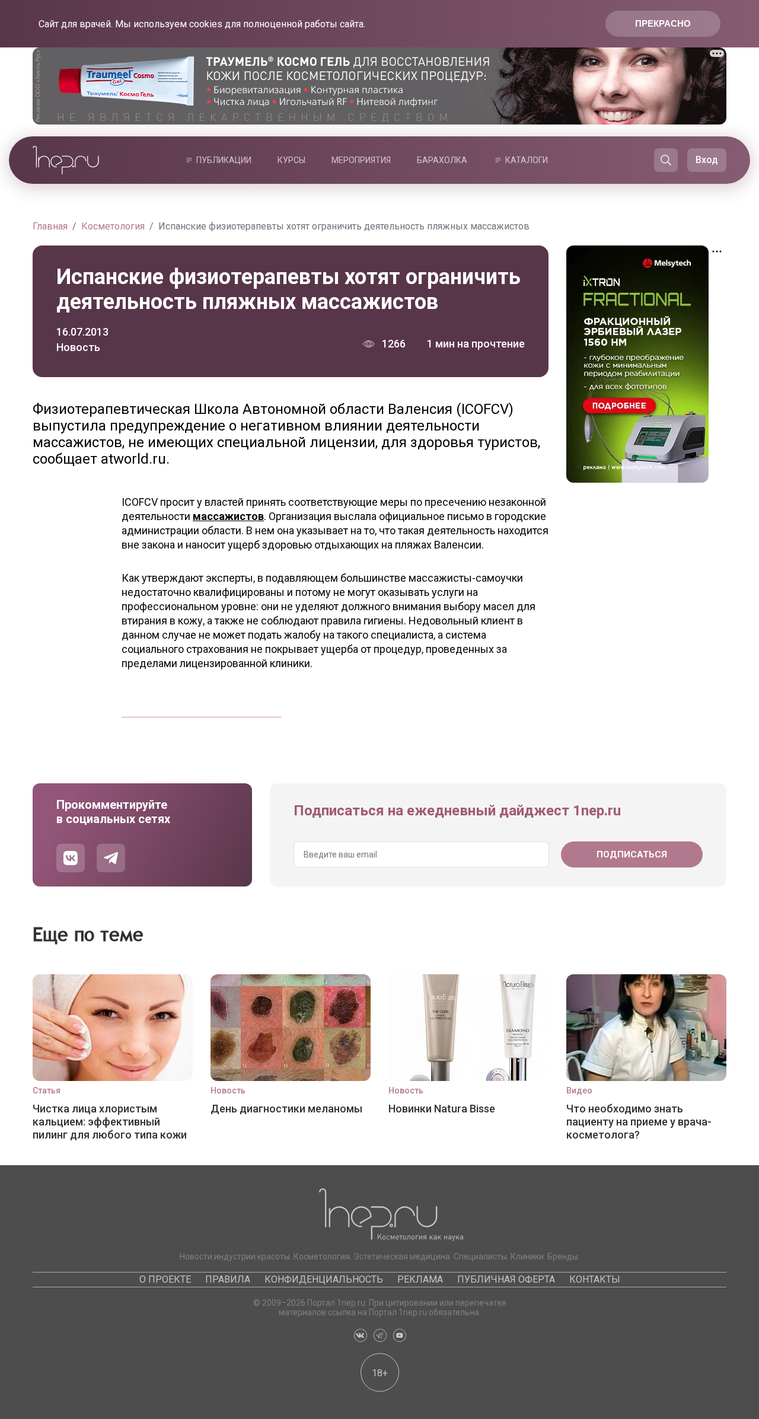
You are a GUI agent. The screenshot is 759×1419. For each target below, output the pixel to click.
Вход (707, 159)
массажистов (228, 516)
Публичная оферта (506, 1279)
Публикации (223, 160)
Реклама (420, 1279)
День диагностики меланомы (286, 1108)
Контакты (594, 1279)
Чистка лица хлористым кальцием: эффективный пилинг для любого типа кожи (110, 1121)
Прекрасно (663, 23)
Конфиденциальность (323, 1279)
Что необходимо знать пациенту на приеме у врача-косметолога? (639, 1121)
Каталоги (526, 160)
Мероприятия (361, 160)
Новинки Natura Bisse (441, 1108)
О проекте (165, 1279)
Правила (227, 1279)
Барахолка (442, 160)
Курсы (291, 160)
